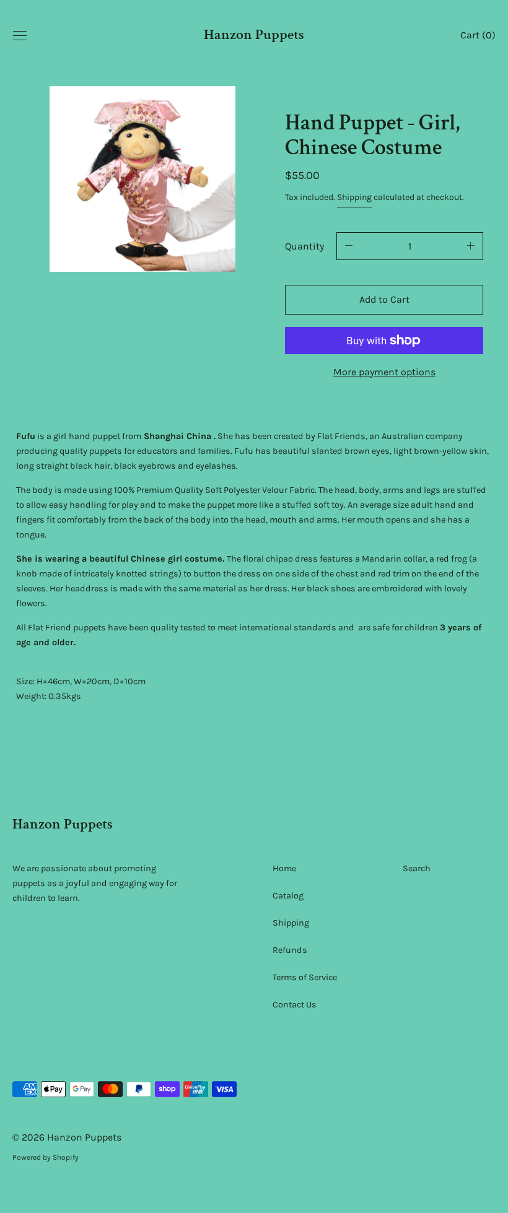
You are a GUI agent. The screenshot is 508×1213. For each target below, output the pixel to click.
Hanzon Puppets (254, 35)
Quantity (304, 246)
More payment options (384, 372)
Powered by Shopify (45, 1157)
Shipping (354, 197)
